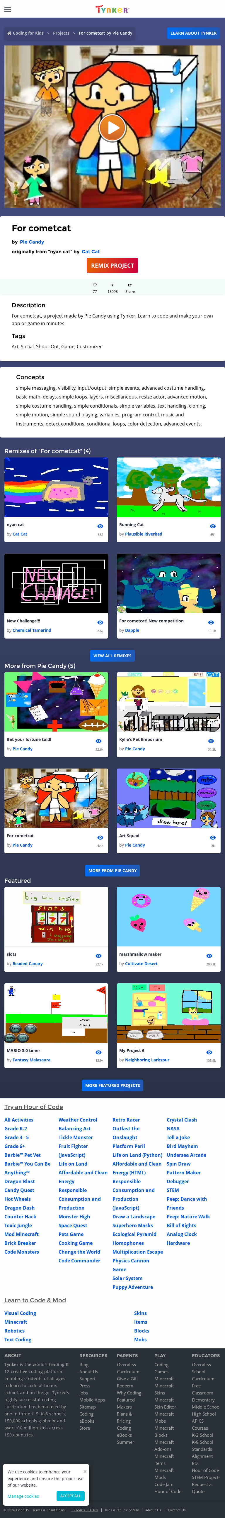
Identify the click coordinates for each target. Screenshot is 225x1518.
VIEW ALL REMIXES (112, 655)
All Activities (18, 1120)
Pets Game (71, 1234)
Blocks (141, 1331)
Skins (140, 1313)
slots (11, 954)
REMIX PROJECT (112, 265)
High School (204, 1414)
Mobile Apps (92, 1400)
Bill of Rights (181, 1225)
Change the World (79, 1252)
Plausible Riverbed (143, 534)
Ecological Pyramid (134, 1234)
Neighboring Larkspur (147, 1060)
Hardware (178, 1243)
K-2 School (202, 1435)
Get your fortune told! (29, 739)
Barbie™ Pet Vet (22, 1155)
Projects (61, 33)
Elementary (203, 1400)
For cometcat (20, 835)
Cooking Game (76, 1243)
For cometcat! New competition (151, 621)
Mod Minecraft (21, 1234)
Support (87, 1379)
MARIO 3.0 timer (23, 1050)
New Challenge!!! (23, 621)
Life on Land (73, 1164)
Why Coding (129, 1393)
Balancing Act (75, 1128)
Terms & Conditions (49, 1510)
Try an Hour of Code (33, 1106)
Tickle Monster (76, 1137)
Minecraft (15, 1322)
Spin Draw (179, 1164)
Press (84, 1386)
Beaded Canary (28, 963)
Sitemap (87, 1407)
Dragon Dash (19, 1208)
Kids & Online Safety (122, 1510)
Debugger (178, 1181)
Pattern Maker (184, 1172)
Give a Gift (127, 1379)
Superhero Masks (132, 1225)
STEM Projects (206, 1477)
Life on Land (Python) (137, 1155)
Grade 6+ (14, 1146)
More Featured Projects (112, 1085)
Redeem (125, 1386)
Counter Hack (20, 1216)
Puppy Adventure (132, 1287)
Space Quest (73, 1225)
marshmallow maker (140, 954)
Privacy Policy (84, 1510)
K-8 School (202, 1442)
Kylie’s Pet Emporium (140, 739)
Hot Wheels (17, 1199)
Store (84, 1428)
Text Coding (17, 1339)
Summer (125, 1442)
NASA (173, 1128)
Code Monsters (21, 1252)
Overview (126, 1364)
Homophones (128, 1243)
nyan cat (15, 524)
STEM (173, 1190)
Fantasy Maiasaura (31, 1060)
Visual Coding (20, 1313)
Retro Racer (126, 1120)
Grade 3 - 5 (16, 1137)
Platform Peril (128, 1146)
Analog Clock (182, 1234)
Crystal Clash (182, 1120)
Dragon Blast (19, 1181)
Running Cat (131, 524)
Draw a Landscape (133, 1216)
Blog (83, 1364)
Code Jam (163, 1484)
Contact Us (177, 1510)
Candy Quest (19, 1190)
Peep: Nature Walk (188, 1216)
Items (140, 1322)
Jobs (83, 1393)
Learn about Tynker (194, 33)
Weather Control (78, 1120)
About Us (88, 1372)
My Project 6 (131, 1050)
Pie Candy (32, 242)
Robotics (14, 1331)
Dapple (132, 630)
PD (195, 1463)
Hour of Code (167, 1491)
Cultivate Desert (141, 963)
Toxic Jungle (18, 1225)
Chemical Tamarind (32, 630)
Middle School (206, 1407)
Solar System (127, 1278)
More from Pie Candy (112, 870)
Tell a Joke (178, 1137)
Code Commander (79, 1260)
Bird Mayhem (182, 1146)
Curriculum (128, 1372)
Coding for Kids (28, 33)
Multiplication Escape (137, 1252)
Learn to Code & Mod (35, 1300)
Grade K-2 (15, 1128)
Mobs (140, 1339)
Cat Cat (91, 251)
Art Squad (129, 835)
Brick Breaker (20, 1243)
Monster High (74, 1216)
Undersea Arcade (186, 1155)
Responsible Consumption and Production (80, 1199)
